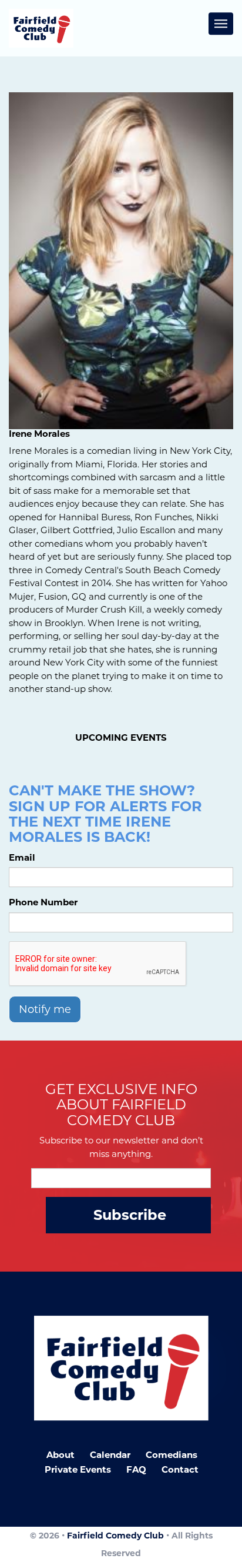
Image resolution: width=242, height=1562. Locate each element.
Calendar (110, 1454)
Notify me (45, 1009)
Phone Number (43, 902)
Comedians (171, 1454)
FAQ (136, 1469)
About (60, 1454)
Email (22, 857)
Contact (180, 1469)
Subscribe (129, 1214)
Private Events (78, 1469)
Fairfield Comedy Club (115, 1535)
